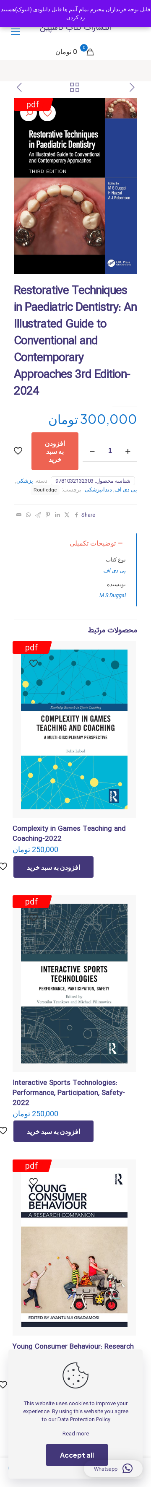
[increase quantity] (127, 451)
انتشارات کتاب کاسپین (75, 27)
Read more (75, 1433)
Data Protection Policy (83, 1419)
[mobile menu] (15, 32)
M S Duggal (112, 595)
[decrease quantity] (92, 451)
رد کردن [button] (75, 17)
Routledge (45, 490)
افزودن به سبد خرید (55, 451)
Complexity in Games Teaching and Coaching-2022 (69, 834)
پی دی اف (126, 489)
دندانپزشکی (98, 489)
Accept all (77, 1455)
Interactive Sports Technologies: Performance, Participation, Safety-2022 (69, 1093)
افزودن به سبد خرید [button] (53, 867)
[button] (28, 112)
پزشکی (24, 481)
